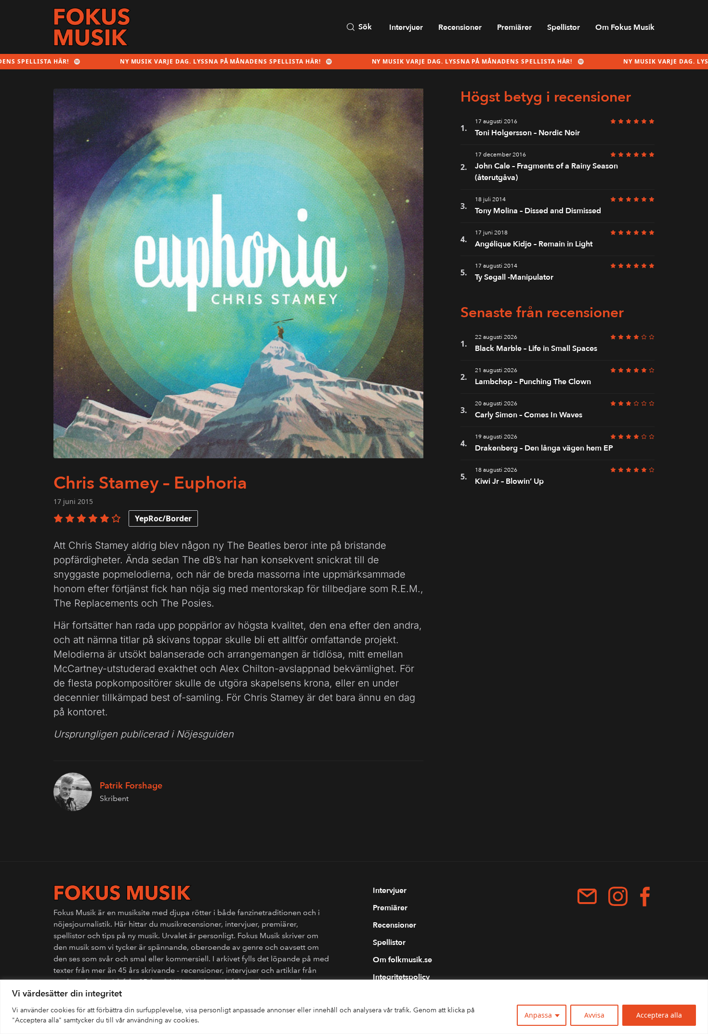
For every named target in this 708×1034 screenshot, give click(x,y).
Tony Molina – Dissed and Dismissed (538, 211)
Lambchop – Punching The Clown (533, 381)
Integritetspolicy (401, 977)
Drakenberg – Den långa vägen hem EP (544, 448)
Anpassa (538, 1015)
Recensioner (460, 27)
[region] (354, 1007)
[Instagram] (618, 896)
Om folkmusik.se (402, 960)
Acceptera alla (659, 1015)
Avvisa (594, 1015)
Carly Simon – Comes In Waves (528, 415)
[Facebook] (645, 896)
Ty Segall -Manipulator (514, 277)
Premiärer (514, 27)
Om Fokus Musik (625, 27)
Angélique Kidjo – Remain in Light (533, 244)
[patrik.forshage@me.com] (587, 896)
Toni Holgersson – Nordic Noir (527, 133)
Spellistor (563, 27)
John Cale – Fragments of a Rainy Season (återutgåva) (546, 172)
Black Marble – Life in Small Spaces (536, 348)
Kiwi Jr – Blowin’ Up (509, 481)
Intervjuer (406, 27)
